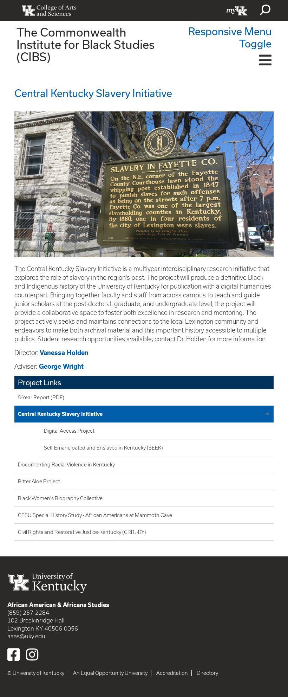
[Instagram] (32, 654)
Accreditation (172, 673)
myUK (237, 10)
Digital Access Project (69, 431)
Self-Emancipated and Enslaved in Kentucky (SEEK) (103, 448)
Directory (207, 673)
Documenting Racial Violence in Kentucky (66, 464)
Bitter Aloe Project (39, 481)
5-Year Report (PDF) (41, 397)
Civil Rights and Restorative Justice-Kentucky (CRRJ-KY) (82, 532)
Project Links (39, 382)
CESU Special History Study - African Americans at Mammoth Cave (95, 515)
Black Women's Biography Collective (60, 498)
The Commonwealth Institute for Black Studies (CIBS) (86, 44)
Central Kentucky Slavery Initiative (60, 414)
